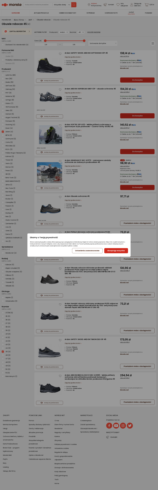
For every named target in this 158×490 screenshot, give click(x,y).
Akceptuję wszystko (116, 250)
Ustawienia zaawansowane (87, 250)
